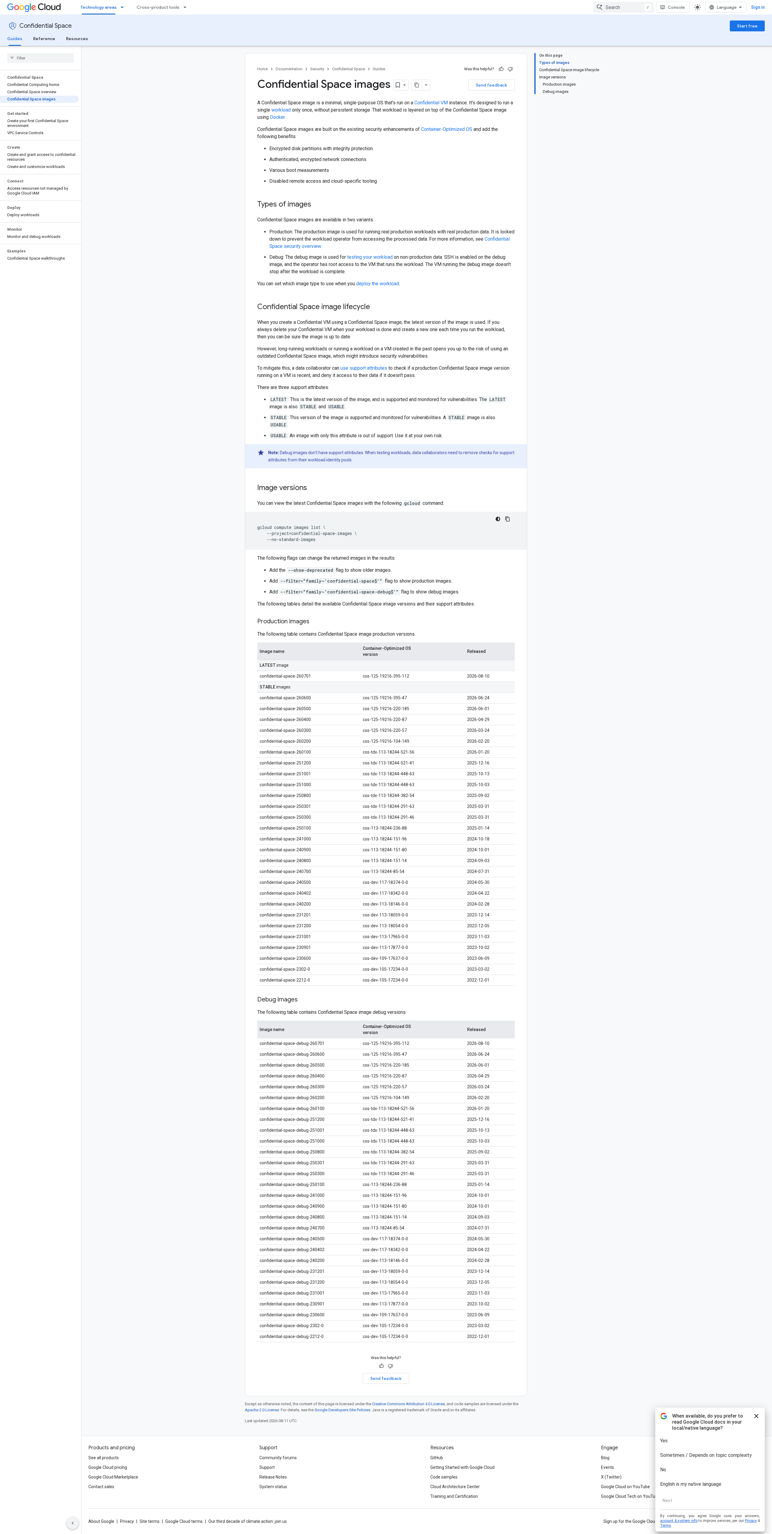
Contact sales (101, 1486)
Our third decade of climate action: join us (247, 1521)
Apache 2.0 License (262, 1410)
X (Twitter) (611, 1477)
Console (676, 7)
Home (262, 69)
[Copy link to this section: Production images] (315, 621)
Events (607, 1467)
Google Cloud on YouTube (625, 1486)
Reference (44, 38)
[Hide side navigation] (73, 1523)
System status (273, 1486)
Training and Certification (454, 1496)
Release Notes (273, 1477)
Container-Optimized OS (446, 129)
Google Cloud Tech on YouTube (630, 1496)
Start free (747, 26)
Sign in (758, 7)
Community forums (278, 1457)
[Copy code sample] (507, 519)
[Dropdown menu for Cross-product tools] (186, 7)
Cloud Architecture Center (455, 1486)
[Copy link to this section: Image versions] (313, 488)
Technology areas (99, 7)
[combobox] (623, 7)
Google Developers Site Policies (342, 1410)
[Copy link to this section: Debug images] (304, 1000)
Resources (77, 38)
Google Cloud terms (184, 1521)
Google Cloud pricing (107, 1467)
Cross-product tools (158, 7)
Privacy (127, 1521)
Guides (14, 38)
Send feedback (491, 85)
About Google (101, 1521)
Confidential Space (45, 26)
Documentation (289, 69)
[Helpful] (501, 69)
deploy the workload (377, 283)
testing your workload (370, 257)
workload (281, 110)
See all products (103, 1457)
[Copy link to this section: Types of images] (317, 204)
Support (267, 1467)
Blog (605, 1457)
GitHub (436, 1457)
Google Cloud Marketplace (113, 1477)
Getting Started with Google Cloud (462, 1467)
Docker (277, 117)
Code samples (443, 1477)
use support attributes (363, 368)
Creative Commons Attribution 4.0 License (408, 1404)
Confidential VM (431, 103)
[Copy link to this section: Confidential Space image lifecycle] (376, 307)
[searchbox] (40, 58)
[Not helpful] (510, 69)
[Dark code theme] (498, 519)
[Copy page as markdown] (416, 85)
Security (317, 69)
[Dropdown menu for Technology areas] (124, 7)
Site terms (150, 1521)
